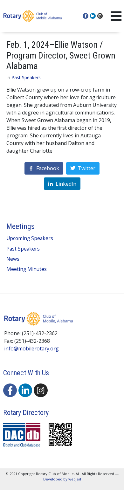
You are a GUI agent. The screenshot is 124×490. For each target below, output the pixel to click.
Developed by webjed (62, 479)
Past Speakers (26, 77)
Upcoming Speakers (29, 238)
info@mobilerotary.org (31, 348)
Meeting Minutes (26, 269)
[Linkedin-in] (93, 16)
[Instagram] (100, 16)
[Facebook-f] (85, 16)
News (12, 259)
